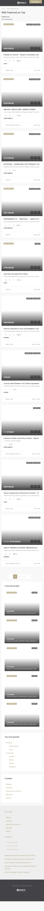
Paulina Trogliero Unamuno (13, 125)
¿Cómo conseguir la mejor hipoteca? (17, 872)
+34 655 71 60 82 (11, 846)
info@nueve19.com (12, 849)
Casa (11, 750)
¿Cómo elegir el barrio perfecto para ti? (18, 862)
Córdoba (9, 788)
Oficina (11, 763)
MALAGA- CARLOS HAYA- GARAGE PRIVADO (20, 109)
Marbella (9, 794)
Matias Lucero (9, 70)
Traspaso (12, 767)
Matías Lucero (9, 344)
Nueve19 (8, 180)
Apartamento (14, 746)
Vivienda (9, 743)
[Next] (29, 576)
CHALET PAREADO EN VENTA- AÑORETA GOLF (20, 548)
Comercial (9, 753)
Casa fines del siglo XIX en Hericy (16, 274)
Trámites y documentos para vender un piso (19, 859)
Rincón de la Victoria (13, 791)
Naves (11, 760)
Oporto (8, 798)
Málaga (8, 784)
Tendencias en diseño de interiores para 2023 (20, 855)
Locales (12, 756)
